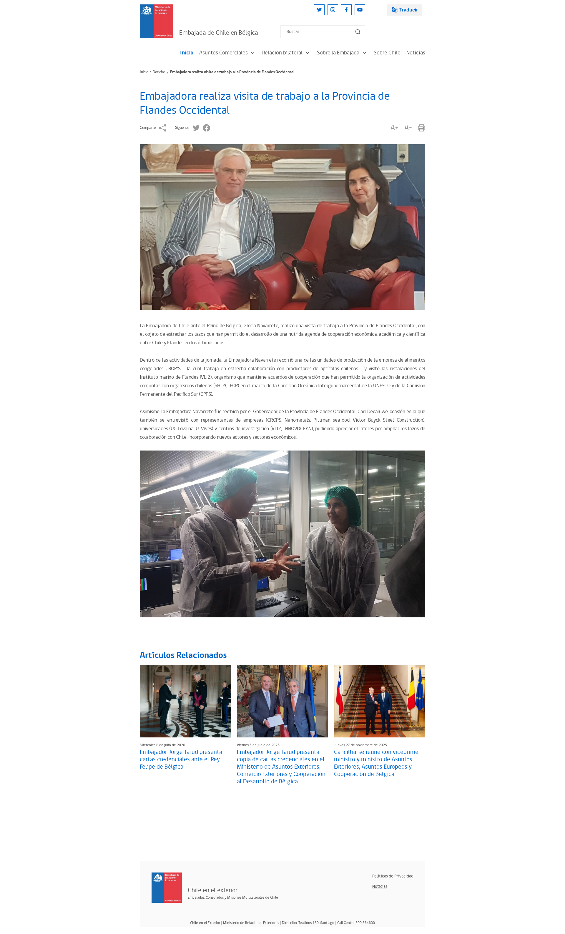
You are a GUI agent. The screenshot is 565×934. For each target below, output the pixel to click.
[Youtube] (360, 9)
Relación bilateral (282, 53)
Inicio (186, 53)
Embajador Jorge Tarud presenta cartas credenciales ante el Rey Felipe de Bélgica (181, 759)
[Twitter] (319, 9)
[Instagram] (333, 9)
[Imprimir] (421, 128)
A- (408, 128)
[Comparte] (162, 128)
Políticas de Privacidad (392, 876)
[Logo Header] (156, 21)
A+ (394, 128)
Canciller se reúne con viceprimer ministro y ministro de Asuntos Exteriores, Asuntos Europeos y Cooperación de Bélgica (377, 763)
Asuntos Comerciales (223, 53)
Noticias (415, 53)
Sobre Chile (387, 53)
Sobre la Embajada (338, 53)
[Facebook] (346, 9)
